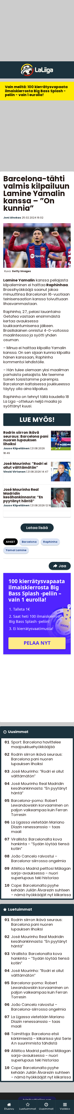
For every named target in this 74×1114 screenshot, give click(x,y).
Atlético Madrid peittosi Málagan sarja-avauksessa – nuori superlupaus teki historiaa (41, 873)
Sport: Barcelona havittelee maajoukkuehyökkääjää (36, 744)
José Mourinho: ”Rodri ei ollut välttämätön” (25, 465)
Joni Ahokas (12, 218)
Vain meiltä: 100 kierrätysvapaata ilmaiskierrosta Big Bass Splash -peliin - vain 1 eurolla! (36, 90)
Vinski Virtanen (14, 472)
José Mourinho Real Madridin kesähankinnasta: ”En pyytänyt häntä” (23, 495)
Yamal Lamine (16, 550)
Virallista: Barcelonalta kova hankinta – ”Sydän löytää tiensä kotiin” (40, 844)
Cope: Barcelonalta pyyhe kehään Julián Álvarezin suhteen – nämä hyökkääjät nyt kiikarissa (41, 890)
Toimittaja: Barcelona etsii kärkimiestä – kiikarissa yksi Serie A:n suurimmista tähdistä (41, 1038)
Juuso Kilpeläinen (16, 448)
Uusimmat (18, 731)
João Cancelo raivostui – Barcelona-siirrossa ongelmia (38, 858)
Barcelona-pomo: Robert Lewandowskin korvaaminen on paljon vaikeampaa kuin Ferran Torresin (39, 807)
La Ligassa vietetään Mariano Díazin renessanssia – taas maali (37, 827)
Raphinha (50, 542)
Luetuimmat (20, 909)
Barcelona (29, 542)
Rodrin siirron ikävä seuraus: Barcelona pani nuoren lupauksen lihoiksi (25, 438)
